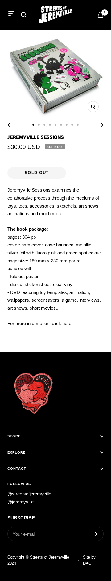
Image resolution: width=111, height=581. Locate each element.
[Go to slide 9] (78, 125)
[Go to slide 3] (44, 125)
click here (61, 323)
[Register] (94, 534)
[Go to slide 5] (55, 125)
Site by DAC (89, 560)
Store (14, 436)
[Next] (101, 125)
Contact (16, 468)
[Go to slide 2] (39, 125)
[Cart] (100, 15)
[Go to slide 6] (61, 125)
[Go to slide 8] (72, 125)
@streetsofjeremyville (29, 493)
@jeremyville (20, 501)
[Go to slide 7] (67, 125)
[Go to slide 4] (50, 125)
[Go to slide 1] (33, 125)
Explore (16, 452)
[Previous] (10, 125)
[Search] (24, 15)
